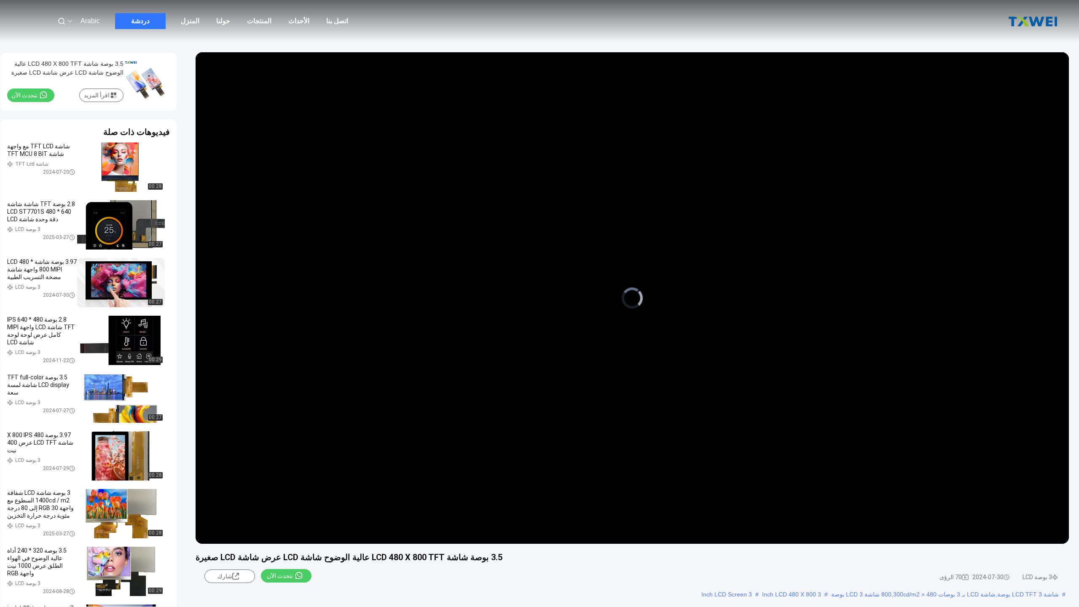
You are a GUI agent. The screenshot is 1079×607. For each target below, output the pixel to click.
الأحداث (298, 20)
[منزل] (1032, 21)
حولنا (223, 20)
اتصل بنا (337, 20)
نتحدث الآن (280, 575)
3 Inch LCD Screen (726, 594)
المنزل (190, 20)
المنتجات (259, 20)
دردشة (140, 20)
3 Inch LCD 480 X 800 (791, 594)
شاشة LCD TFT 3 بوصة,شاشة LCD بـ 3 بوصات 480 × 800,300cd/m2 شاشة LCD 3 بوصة (945, 594)
